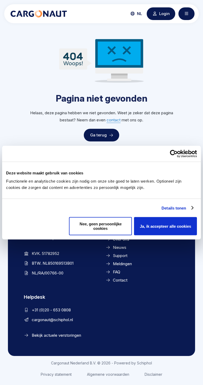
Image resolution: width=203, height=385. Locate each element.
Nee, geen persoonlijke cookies (101, 226)
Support (120, 255)
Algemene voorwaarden (108, 374)
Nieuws (119, 247)
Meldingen (122, 263)
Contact (120, 280)
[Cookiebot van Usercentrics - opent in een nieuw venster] (174, 154)
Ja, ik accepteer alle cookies (165, 226)
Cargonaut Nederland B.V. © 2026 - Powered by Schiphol (101, 363)
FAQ (116, 271)
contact (114, 119)
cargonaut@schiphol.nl (52, 319)
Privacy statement (56, 374)
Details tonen (174, 208)
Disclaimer (153, 374)
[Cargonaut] (39, 13)
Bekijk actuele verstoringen (56, 335)
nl (139, 13)
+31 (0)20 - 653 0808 (51, 309)
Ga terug (98, 134)
